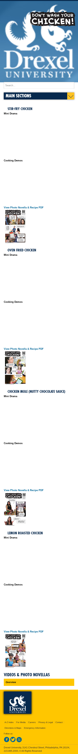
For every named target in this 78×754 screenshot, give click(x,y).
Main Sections (18, 95)
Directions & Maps (13, 728)
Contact (59, 722)
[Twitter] (13, 741)
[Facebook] (6, 741)
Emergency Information (34, 728)
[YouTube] (19, 741)
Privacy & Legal (45, 722)
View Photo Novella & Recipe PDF (24, 207)
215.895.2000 (11, 751)
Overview (11, 682)
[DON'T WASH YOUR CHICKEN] (39, 80)
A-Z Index (9, 722)
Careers (32, 722)
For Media (21, 722)
